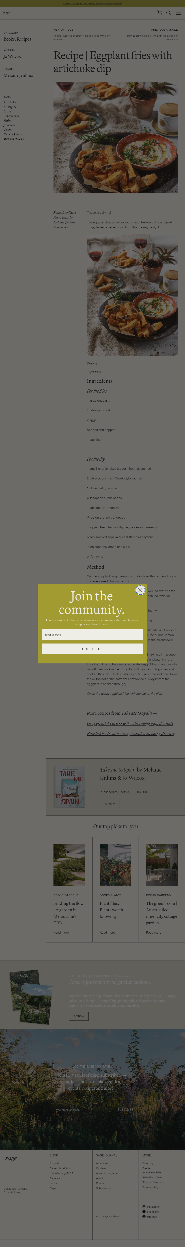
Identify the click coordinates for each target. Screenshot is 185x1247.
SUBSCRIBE (92, 649)
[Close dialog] (140, 590)
